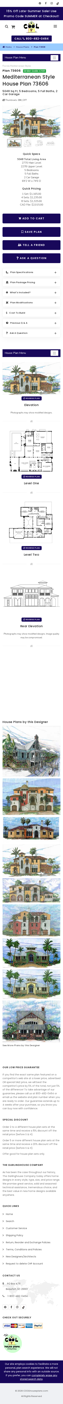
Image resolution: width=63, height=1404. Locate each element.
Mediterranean (17, 65)
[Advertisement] (31, 684)
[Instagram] (52, 3)
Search (10, 1221)
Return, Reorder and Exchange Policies (28, 1242)
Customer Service (16, 1228)
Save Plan (33, 232)
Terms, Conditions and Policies (24, 1249)
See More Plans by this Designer (21, 1045)
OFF (25, 100)
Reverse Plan (32, 398)
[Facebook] (46, 3)
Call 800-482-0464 (31, 39)
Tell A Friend (33, 245)
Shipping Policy (14, 1235)
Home (9, 47)
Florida (6, 65)
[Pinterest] (40, 3)
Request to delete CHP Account (24, 1263)
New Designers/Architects (21, 1256)
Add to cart (33, 218)
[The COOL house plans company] (13, 1343)
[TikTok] (57, 3)
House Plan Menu (15, 57)
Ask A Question (33, 258)
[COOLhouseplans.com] (31, 27)
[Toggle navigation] (54, 58)
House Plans (22, 47)
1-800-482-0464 (18, 1296)
